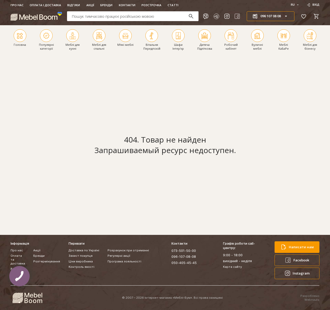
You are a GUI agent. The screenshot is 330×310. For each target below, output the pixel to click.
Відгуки (73, 5)
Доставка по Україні (84, 250)
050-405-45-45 (184, 263)
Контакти (127, 5)
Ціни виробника (81, 261)
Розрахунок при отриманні (128, 250)
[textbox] (133, 16)
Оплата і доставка (45, 5)
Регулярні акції (119, 256)
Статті (173, 5)
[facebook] (237, 16)
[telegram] (216, 16)
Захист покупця (81, 256)
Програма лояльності (124, 261)
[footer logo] (27, 298)
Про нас (17, 5)
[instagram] (227, 16)
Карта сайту (232, 267)
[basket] (316, 16)
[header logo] (36, 16)
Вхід (315, 5)
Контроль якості (81, 267)
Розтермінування (46, 261)
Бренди (106, 5)
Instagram (301, 273)
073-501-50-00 (183, 251)
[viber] (206, 16)
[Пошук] (193, 16)
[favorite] (304, 16)
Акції (90, 5)
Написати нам (301, 247)
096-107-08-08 (183, 256)
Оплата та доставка (18, 259)
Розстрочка (151, 5)
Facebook (301, 260)
